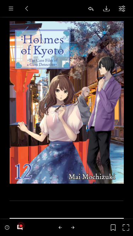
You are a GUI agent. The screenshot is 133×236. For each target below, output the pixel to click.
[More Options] (122, 8)
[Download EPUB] (106, 8)
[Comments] (20, 227)
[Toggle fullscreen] (126, 227)
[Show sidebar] (11, 8)
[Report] (7, 227)
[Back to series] (27, 8)
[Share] (91, 8)
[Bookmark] (113, 227)
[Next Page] (72, 227)
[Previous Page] (60, 227)
